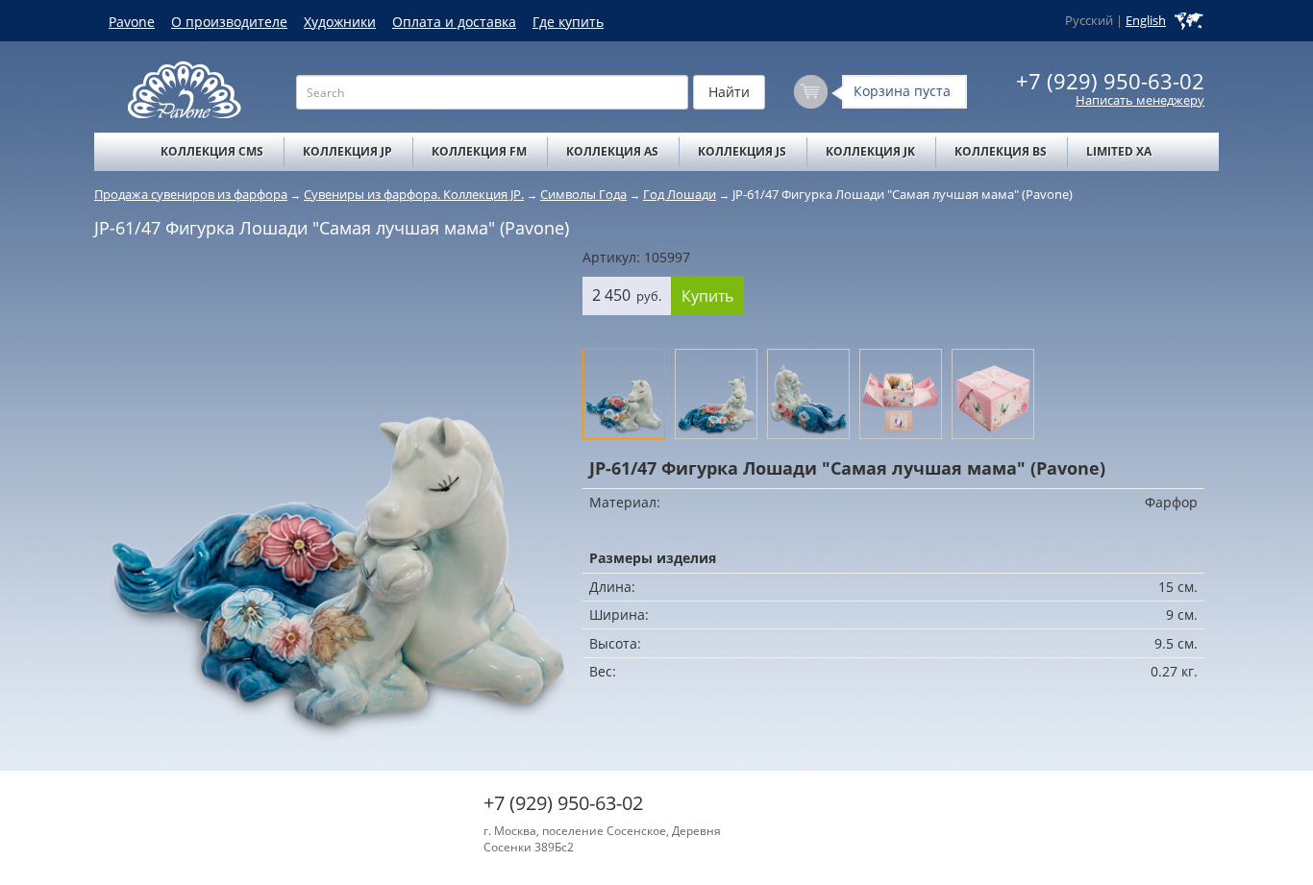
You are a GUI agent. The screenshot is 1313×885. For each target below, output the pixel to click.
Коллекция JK (870, 151)
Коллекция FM (479, 151)
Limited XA (1119, 151)
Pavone (132, 21)
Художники (340, 21)
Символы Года (583, 194)
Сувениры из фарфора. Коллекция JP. (414, 194)
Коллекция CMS (212, 151)
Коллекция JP (347, 151)
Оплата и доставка (454, 21)
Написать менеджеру (1140, 100)
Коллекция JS (742, 151)
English (1146, 20)
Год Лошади (679, 194)
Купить (707, 296)
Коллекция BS (1000, 151)
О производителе (229, 21)
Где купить (568, 21)
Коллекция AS (612, 151)
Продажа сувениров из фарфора (190, 194)
